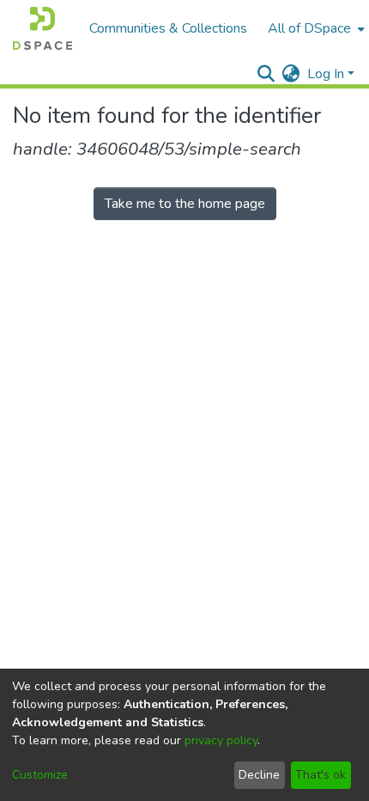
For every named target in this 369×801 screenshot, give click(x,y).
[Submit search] (266, 74)
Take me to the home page (185, 203)
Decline (259, 775)
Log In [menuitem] (325, 73)
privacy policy (220, 740)
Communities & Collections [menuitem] (168, 28)
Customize (40, 775)
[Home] (42, 28)
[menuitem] (314, 28)
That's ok (320, 775)
